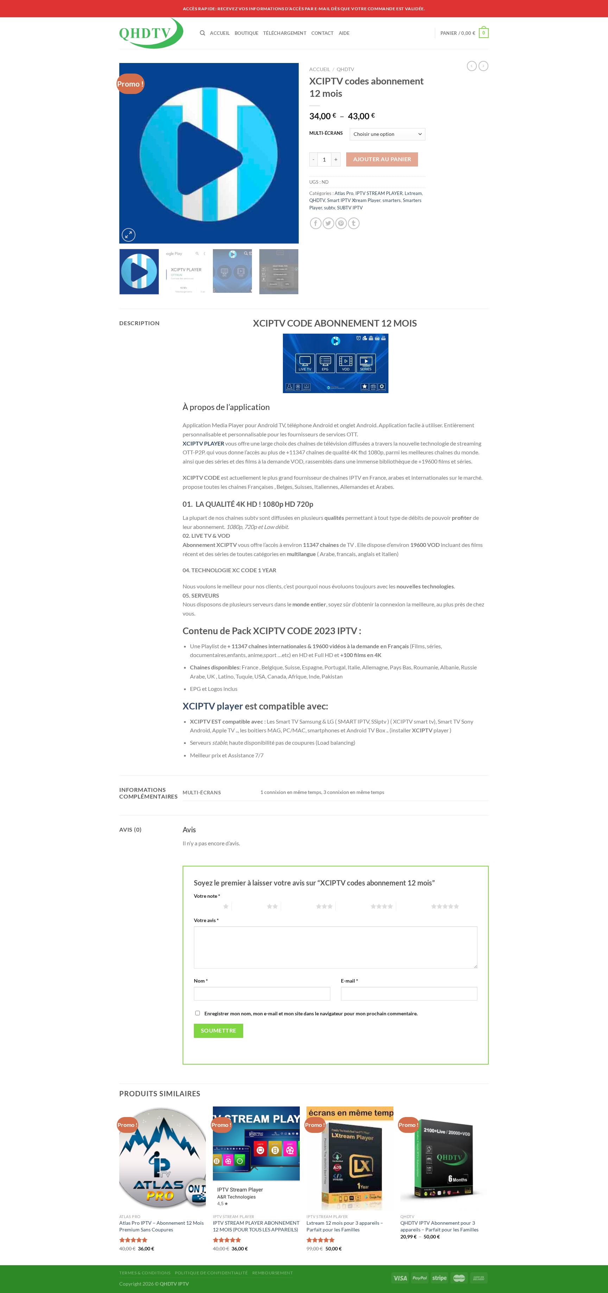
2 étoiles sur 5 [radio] (249, 906)
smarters (391, 200)
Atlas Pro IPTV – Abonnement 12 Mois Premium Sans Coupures (161, 1226)
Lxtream (413, 193)
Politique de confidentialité (211, 1272)
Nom (201, 981)
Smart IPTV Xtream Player (353, 200)
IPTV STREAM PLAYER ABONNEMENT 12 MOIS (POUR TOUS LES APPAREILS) (256, 1226)
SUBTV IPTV (350, 207)
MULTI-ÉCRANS (326, 133)
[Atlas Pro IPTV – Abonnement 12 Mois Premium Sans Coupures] (162, 1158)
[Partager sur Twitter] (328, 223)
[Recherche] (202, 33)
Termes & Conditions (145, 1272)
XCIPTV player (213, 706)
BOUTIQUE (246, 33)
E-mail (349, 981)
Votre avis (206, 920)
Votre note (207, 896)
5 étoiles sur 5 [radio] (413, 906)
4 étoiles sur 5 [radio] (353, 906)
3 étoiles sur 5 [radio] (298, 906)
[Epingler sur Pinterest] (341, 223)
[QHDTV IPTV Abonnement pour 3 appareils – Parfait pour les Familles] (443, 1158)
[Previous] (131, 153)
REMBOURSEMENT (272, 1272)
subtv (329, 207)
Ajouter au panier (382, 159)
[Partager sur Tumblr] (354, 223)
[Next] (286, 153)
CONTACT (322, 33)
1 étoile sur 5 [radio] (206, 906)
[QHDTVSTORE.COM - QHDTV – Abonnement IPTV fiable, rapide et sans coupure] (154, 33)
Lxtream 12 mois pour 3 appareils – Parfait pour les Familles (344, 1226)
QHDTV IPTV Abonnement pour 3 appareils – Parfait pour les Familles (439, 1226)
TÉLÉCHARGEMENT (284, 33)
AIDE (344, 33)
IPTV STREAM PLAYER (379, 193)
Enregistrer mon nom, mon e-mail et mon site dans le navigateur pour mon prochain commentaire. (311, 1013)
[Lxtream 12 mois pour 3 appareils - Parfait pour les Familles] (349, 1158)
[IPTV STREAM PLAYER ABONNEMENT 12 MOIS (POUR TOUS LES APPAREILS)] (256, 1158)
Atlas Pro (344, 193)
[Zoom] (128, 235)
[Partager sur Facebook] (316, 223)
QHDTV (345, 69)
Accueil (319, 69)
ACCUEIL (220, 33)
